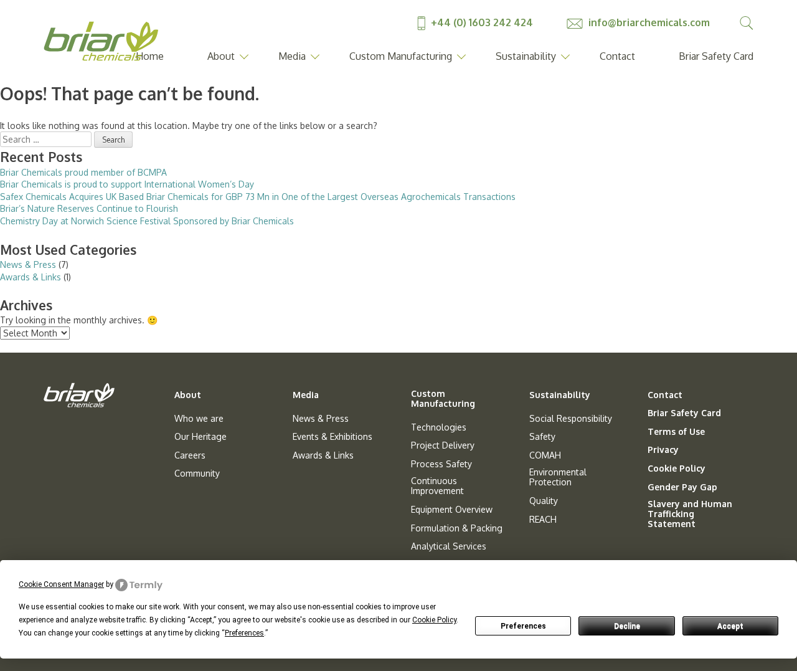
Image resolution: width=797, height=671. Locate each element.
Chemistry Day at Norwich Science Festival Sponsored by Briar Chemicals (147, 221)
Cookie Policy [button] (434, 620)
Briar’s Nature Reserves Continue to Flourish (89, 208)
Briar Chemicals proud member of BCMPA (83, 172)
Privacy (663, 450)
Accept (730, 626)
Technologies (438, 427)
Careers (189, 455)
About (221, 56)
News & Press (28, 264)
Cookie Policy (676, 469)
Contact (617, 56)
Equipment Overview (452, 510)
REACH (543, 520)
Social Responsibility (570, 419)
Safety (542, 437)
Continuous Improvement (437, 486)
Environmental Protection (558, 477)
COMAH (545, 455)
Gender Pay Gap (682, 487)
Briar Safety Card (716, 56)
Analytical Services (448, 546)
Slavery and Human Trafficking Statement (690, 514)
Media (292, 56)
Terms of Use (676, 432)
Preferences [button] (244, 633)
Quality (543, 501)
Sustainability (526, 56)
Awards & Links (30, 277)
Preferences (523, 626)
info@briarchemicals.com (648, 22)
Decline (627, 626)
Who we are (199, 419)
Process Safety (441, 464)
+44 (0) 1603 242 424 (481, 22)
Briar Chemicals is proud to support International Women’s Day (127, 184)
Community (197, 473)
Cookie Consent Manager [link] (61, 584)
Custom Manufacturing (400, 56)
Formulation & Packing (456, 528)
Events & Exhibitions (332, 437)
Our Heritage (200, 437)
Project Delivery (442, 445)
